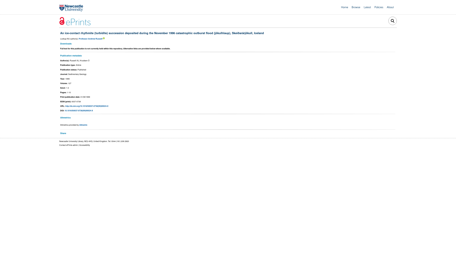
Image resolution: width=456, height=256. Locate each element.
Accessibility (84, 145)
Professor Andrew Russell (90, 38)
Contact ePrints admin (68, 145)
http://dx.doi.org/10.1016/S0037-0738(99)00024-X (86, 106)
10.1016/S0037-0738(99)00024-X (79, 110)
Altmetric (83, 124)
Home (344, 7)
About (390, 7)
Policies (378, 7)
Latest (367, 7)
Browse (356, 7)
